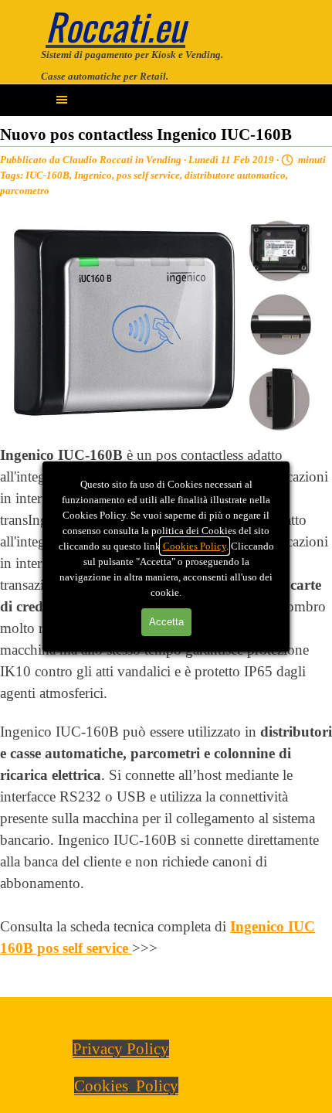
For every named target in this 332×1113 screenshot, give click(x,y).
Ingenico (93, 175)
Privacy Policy (121, 1049)
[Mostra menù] (61, 99)
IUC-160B (47, 175)
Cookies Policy (194, 546)
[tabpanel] (165, 64)
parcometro (24, 190)
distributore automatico (235, 175)
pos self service (148, 175)
